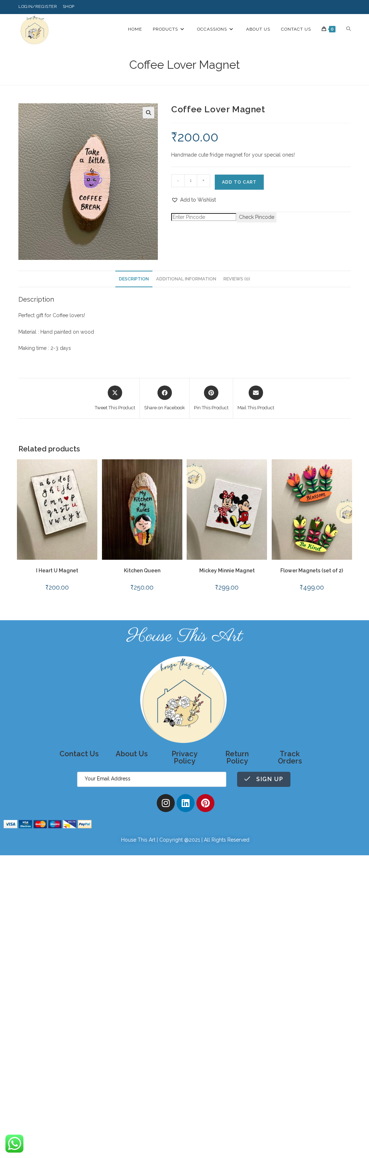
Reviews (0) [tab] (236, 278)
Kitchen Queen (142, 570)
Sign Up (268, 779)
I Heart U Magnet (57, 570)
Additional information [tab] (186, 278)
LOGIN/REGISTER (37, 6)
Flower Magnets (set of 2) (311, 570)
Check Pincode (256, 217)
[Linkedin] (186, 803)
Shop (69, 6)
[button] (148, 112)
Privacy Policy (184, 757)
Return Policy (237, 757)
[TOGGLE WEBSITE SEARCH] (348, 29)
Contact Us (79, 753)
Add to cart (239, 182)
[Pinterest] (205, 803)
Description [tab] (134, 278)
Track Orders (290, 757)
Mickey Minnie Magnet (227, 570)
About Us (132, 753)
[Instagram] (166, 803)
